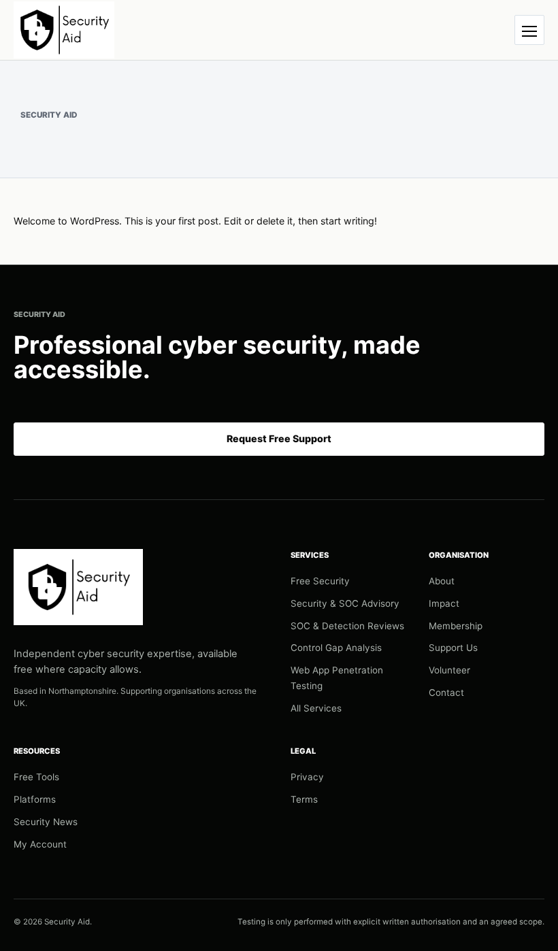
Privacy (307, 776)
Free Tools (36, 776)
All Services (316, 708)
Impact (444, 603)
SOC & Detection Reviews (347, 625)
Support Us (453, 647)
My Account (40, 844)
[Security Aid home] (64, 29)
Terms (304, 799)
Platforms (35, 799)
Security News (46, 821)
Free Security (320, 580)
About (442, 580)
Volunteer (449, 670)
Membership (455, 625)
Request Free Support (279, 438)
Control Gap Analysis (336, 647)
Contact (446, 692)
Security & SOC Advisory (345, 603)
